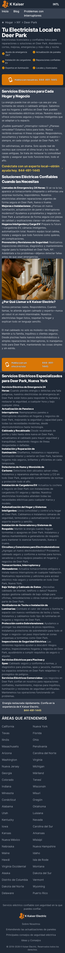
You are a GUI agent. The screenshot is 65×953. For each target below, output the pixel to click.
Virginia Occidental (14, 866)
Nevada (38, 819)
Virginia (37, 759)
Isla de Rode (40, 859)
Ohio (36, 739)
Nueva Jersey (10, 766)
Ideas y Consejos (31, 940)
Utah (5, 813)
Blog (16, 11)
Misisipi (37, 839)
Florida (37, 733)
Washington (9, 759)
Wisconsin (39, 786)
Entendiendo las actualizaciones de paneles (31, 929)
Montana (38, 866)
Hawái (6, 859)
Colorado (8, 779)
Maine (6, 853)
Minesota (8, 793)
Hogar (9, 22)
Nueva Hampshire (44, 846)
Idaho (36, 853)
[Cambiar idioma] (56, 4)
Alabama (7, 806)
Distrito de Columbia (15, 879)
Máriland (38, 773)
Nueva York (40, 726)
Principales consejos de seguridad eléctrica (31, 934)
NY (18, 22)
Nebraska (8, 846)
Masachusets (10, 746)
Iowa (5, 826)
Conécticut (9, 799)
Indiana (6, 786)
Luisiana (38, 813)
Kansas (6, 833)
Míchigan (38, 766)
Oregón (37, 799)
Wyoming (39, 886)
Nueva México (11, 839)
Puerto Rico (40, 893)
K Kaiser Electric (28, 946)
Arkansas (39, 833)
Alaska (6, 873)
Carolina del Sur (43, 826)
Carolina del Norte (44, 753)
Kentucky (8, 819)
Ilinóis (5, 739)
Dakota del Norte (13, 886)
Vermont (38, 879)
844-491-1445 (32, 710)
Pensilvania (40, 746)
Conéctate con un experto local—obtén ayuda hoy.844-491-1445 (30, 168)
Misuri (36, 793)
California (8, 726)
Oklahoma (39, 806)
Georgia (7, 773)
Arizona (7, 753)
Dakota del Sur (42, 873)
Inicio (5, 11)
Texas (5, 733)
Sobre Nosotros (31, 923)
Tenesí (37, 779)
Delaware (8, 893)
